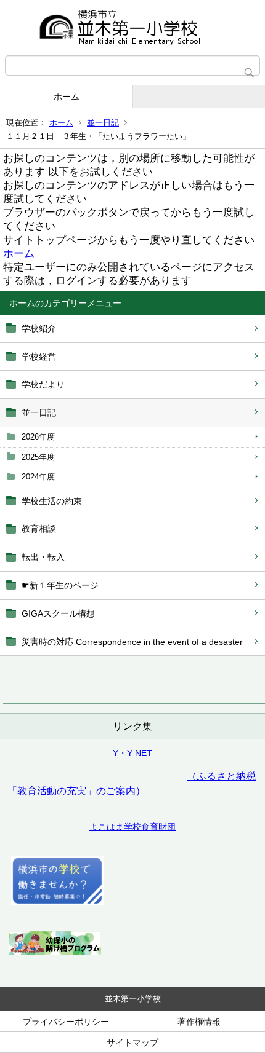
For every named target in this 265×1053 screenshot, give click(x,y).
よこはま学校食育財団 (132, 827)
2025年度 (38, 457)
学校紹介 (39, 328)
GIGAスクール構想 (58, 613)
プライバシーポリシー (66, 1022)
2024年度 (38, 476)
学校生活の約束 (52, 501)
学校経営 (39, 356)
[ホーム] (132, 27)
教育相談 (39, 529)
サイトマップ (132, 1042)
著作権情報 (199, 1022)
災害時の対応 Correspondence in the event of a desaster (132, 642)
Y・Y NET (132, 753)
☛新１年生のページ (60, 585)
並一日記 (103, 122)
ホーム (67, 96)
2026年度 (38, 436)
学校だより (43, 384)
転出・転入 (43, 557)
